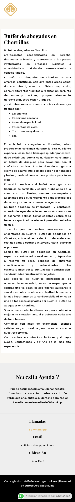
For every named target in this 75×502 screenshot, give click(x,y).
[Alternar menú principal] (67, 9)
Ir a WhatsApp (37, 429)
